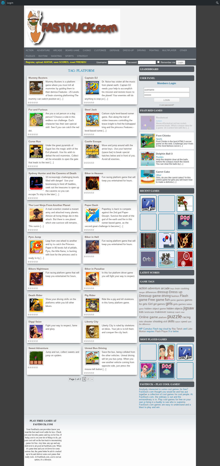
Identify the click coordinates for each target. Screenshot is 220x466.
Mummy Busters (38, 77)
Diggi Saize (35, 321)
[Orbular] (185, 259)
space (177, 322)
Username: (102, 62)
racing (186, 317)
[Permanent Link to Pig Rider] (92, 305)
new (182, 312)
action (143, 288)
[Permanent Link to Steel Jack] (92, 119)
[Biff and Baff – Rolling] (166, 240)
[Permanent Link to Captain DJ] (92, 87)
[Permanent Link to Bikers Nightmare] (36, 278)
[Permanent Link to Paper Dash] (92, 215)
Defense (114, 50)
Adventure (43, 50)
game (173, 300)
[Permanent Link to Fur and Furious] (36, 119)
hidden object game (155, 308)
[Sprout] (166, 259)
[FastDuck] (73, 27)
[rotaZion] (148, 203)
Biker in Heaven (94, 173)
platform (163, 317)
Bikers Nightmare (39, 268)
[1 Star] (29, 103)
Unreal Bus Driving (96, 348)
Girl (150, 304)
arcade (165, 288)
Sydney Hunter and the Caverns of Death (52, 173)
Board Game (72, 50)
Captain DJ (91, 77)
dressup (162, 292)
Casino (87, 50)
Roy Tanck (177, 328)
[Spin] (148, 352)
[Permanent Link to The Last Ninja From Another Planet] (36, 215)
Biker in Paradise (94, 268)
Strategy (82, 56)
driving (166, 296)
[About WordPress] (3, 3)
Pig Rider (90, 295)
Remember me (167, 62)
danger (142, 292)
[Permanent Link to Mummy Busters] (36, 87)
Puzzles (30, 56)
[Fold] (185, 370)
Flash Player (161, 331)
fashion (175, 296)
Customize (100, 50)
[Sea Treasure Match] (148, 370)
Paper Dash (91, 205)
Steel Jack (91, 109)
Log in (10, 2)
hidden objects (175, 308)
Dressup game (150, 296)
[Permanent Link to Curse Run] (36, 151)
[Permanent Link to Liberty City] (92, 331)
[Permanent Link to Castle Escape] (92, 151)
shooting (157, 321)
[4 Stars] (35, 103)
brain (177, 288)
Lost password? (167, 105)
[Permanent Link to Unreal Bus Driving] (92, 358)
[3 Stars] (33, 103)
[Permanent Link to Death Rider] (36, 305)
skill (165, 321)
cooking (185, 288)
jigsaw (188, 308)
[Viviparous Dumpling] (166, 203)
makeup (170, 312)
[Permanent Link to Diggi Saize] (36, 331)
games (180, 300)
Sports (69, 56)
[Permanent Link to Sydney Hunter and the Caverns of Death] (36, 183)
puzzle (174, 316)
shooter (148, 321)
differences (151, 292)
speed (184, 321)
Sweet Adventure (38, 348)
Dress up (175, 292)
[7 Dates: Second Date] (166, 352)
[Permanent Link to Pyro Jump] (36, 247)
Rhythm (42, 56)
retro (141, 321)
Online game (148, 317)
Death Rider (35, 295)
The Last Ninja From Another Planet (49, 205)
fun (167, 299)
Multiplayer (169, 50)
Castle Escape (93, 141)
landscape (149, 312)
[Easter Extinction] (185, 203)
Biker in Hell (92, 237)
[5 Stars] (37, 103)
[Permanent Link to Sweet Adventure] (36, 358)
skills (171, 321)
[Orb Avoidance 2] (148, 259)
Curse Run (35, 141)
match (177, 312)
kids (141, 311)
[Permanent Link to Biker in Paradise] (92, 278)
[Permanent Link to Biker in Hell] (92, 247)
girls (169, 304)
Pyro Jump (35, 237)
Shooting (56, 56)
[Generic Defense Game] (148, 240)
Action (30, 50)
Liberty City (91, 321)
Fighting (154, 50)
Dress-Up (128, 50)
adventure (154, 288)
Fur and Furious (38, 109)
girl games (159, 304)
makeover (160, 311)
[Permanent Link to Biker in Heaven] (92, 183)
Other (183, 50)
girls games (179, 304)
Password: (132, 62)
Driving (141, 50)
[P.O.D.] (185, 222)
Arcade (57, 50)
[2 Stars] (31, 103)
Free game (156, 299)
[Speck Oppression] (185, 240)
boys (172, 289)
